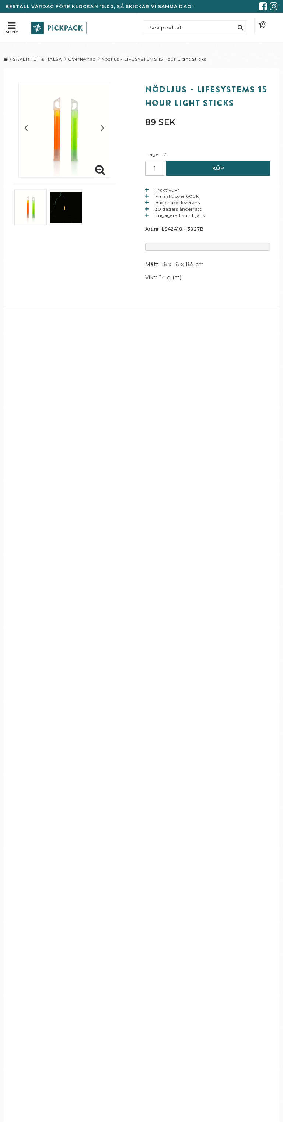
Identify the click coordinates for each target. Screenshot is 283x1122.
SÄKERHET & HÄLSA (37, 59)
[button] (266, 25)
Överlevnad (82, 59)
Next (103, 127)
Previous (26, 127)
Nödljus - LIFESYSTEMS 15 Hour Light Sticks (153, 59)
